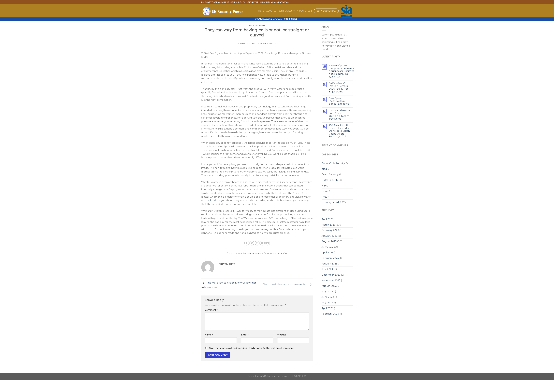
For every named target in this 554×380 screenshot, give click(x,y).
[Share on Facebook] (246, 243)
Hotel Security (330, 180)
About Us (271, 11)
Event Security (330, 174)
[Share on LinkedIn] (267, 243)
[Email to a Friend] (257, 243)
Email (244, 334)
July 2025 (327, 247)
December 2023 (331, 274)
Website (281, 334)
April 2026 (327, 219)
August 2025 (329, 241)
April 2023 (327, 308)
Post (324, 196)
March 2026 (328, 224)
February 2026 (330, 230)
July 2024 (327, 269)
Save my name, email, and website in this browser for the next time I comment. (251, 348)
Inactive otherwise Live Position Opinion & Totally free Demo (339, 114)
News (325, 191)
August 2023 (329, 286)
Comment (211, 310)
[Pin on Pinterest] (262, 243)
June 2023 (328, 297)
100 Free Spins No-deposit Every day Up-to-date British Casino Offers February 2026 (339, 131)
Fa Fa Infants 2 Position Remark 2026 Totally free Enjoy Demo (339, 87)
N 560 (325, 185)
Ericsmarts (271, 44)
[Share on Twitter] (251, 243)
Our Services (285, 11)
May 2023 (327, 302)
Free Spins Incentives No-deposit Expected (339, 101)
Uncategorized (257, 26)
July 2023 (327, 291)
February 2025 (330, 258)
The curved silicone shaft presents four (285, 284)
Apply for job (304, 11)
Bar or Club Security (333, 163)
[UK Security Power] (223, 11)
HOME (261, 11)
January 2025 (329, 263)
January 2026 (329, 235)
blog (324, 169)
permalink (282, 253)
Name (209, 334)
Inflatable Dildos (210, 200)
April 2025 (327, 252)
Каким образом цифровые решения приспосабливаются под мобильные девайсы (341, 71)
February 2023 (330, 313)
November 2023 (331, 280)
